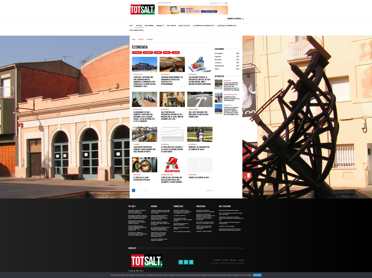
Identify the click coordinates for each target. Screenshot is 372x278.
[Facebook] (181, 262)
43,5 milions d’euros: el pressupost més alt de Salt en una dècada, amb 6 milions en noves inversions (200, 80)
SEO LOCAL (215, 263)
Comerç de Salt (167, 174)
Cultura (175, 52)
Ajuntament (148, 52)
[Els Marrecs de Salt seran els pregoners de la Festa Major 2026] (218, 98)
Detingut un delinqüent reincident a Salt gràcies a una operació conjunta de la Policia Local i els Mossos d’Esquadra (205, 217)
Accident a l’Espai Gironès (204, 231)
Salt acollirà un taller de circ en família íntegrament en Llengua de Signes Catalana (160, 229)
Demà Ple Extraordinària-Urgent (229, 210)
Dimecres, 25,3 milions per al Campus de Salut (199, 148)
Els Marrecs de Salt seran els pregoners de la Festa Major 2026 (231, 98)
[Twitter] (191, 262)
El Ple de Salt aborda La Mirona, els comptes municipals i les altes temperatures (137, 234)
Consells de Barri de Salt (199, 177)
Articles (136, 174)
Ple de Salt (165, 74)
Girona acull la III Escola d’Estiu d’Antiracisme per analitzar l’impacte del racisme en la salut (158, 234)
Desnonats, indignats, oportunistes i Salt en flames (205, 211)
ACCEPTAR (257, 275)
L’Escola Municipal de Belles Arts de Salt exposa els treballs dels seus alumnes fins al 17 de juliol (159, 217)
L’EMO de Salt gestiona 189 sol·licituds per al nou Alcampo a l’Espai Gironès (171, 179)
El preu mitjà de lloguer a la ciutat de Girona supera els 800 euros (172, 149)
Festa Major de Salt (230, 94)
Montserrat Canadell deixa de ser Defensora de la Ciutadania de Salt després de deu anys (137, 217)
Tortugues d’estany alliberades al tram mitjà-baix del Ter (183, 220)
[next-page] (145, 190)
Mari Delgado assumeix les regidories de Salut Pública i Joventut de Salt (137, 222)
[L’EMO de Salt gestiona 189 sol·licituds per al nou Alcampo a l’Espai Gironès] (172, 164)
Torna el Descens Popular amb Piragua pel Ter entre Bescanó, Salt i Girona (160, 212)
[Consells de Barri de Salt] (199, 164)
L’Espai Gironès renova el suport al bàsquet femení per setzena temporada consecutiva (137, 228)
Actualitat (137, 52)
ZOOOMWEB (240, 263)
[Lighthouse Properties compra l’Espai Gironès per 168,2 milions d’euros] (144, 134)
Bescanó (158, 52)
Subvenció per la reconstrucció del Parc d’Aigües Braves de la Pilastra (230, 229)
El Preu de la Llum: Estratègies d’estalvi (141, 178)
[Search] (226, 3)
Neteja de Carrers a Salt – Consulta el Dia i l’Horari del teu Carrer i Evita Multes (182, 212)
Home (133, 39)
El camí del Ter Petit (180, 215)
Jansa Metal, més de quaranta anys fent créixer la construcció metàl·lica (137, 212)
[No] (370, 275)
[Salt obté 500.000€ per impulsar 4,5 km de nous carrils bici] (199, 99)
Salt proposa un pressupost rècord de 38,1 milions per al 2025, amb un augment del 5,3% (172, 115)
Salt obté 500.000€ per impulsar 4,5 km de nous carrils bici (198, 114)
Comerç (166, 52)
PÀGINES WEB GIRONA (227, 263)
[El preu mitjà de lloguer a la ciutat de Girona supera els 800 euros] (172, 134)
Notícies (141, 39)
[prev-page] (216, 119)
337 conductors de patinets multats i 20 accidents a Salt (205, 223)
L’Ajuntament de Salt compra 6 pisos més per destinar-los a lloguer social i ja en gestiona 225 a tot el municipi (144, 116)
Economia (192, 74)
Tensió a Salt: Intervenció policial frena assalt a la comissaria (204, 227)
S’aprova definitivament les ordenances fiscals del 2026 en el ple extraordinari (172, 80)
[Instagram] (186, 262)
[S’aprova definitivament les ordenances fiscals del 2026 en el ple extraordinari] (172, 64)
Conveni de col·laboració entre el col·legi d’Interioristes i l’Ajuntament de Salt (231, 218)
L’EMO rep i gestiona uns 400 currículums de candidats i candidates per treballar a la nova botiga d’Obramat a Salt (144, 81)
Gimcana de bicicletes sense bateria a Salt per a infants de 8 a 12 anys (160, 223)
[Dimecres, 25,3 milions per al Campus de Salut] (199, 134)
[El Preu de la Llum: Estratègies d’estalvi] (144, 164)
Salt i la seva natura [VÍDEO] (182, 231)
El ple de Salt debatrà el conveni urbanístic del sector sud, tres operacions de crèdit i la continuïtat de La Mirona (231, 86)
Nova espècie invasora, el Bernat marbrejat (181, 224)
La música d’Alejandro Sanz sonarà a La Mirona (159, 240)
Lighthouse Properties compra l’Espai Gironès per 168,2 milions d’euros (144, 149)
